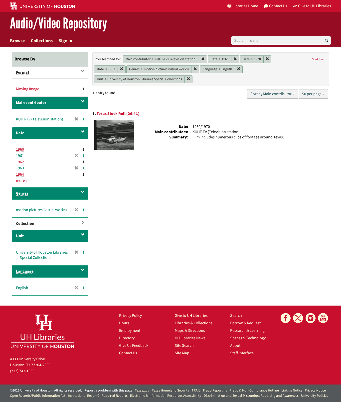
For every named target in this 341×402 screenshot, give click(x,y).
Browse (17, 41)
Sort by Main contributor (271, 94)
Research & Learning (247, 330)
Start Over (318, 59)
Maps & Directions (190, 330)
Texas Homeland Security (170, 390)
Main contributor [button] (31, 102)
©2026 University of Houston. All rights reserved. (46, 390)
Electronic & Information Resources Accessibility (165, 395)
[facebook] (286, 318)
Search (236, 315)
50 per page (312, 94)
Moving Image (27, 89)
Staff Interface (242, 353)
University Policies (314, 395)
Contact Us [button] (278, 6)
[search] (326, 40)
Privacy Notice (315, 390)
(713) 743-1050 (22, 371)
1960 (20, 149)
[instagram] (311, 318)
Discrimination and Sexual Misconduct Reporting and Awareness (251, 395)
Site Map (182, 353)
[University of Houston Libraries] (42, 331)
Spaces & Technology (248, 338)
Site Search (184, 345)
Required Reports (115, 395)
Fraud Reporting (215, 390)
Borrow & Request (245, 323)
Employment (129, 330)
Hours (124, 323)
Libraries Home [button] (245, 6)
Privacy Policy (130, 315)
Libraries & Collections (193, 323)
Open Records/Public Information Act (37, 395)
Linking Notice (291, 390)
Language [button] (24, 271)
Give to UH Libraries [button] (314, 6)
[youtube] (323, 318)
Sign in (65, 41)
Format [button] (22, 72)
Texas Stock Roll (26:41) (118, 113)
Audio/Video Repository (58, 23)
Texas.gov (142, 390)
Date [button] (20, 133)
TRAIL (196, 390)
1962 (20, 162)
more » (21, 180)
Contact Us (128, 353)
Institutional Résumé (83, 395)
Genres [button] (22, 193)
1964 (20, 174)
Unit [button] (20, 236)
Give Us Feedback (133, 345)
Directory (127, 338)
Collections (42, 41)
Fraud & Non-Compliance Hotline (254, 390)
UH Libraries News (190, 338)
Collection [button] (25, 223)
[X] (298, 318)
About (235, 345)
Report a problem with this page (108, 390)
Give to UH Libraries (191, 315)
